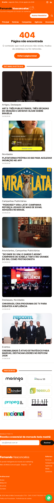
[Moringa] (14, 379)
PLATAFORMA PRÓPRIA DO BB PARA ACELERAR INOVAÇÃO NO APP (27, 159)
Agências (38, 22)
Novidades (7, 154)
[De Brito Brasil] (40, 414)
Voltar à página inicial (27, 56)
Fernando (14, 8)
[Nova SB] (40, 379)
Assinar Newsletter (39, 15)
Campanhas (26, 22)
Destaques (16, 104)
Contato (3, 489)
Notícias (15, 22)
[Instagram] (47, 2)
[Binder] (14, 390)
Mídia (47, 469)
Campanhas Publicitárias (14, 201)
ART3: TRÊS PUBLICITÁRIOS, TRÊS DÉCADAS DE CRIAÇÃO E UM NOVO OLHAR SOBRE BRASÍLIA (25, 111)
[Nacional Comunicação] (14, 414)
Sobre (2, 480)
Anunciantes (8, 250)
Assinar (47, 443)
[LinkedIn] (51, 2)
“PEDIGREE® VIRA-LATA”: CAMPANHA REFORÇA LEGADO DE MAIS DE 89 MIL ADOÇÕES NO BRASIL (22, 207)
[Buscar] (52, 16)
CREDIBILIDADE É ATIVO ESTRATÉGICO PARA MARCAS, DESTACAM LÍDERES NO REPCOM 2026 (25, 353)
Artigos (5, 104)
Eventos (6, 347)
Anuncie (3, 486)
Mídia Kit (3, 483)
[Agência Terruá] (40, 390)
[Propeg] (14, 402)
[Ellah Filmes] (40, 402)
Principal (5, 22)
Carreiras (48, 471)
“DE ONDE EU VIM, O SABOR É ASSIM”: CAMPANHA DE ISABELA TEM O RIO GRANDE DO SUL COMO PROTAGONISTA (25, 257)
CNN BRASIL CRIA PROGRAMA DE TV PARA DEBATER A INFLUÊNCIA (24, 304)
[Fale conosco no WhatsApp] (48, 497)
